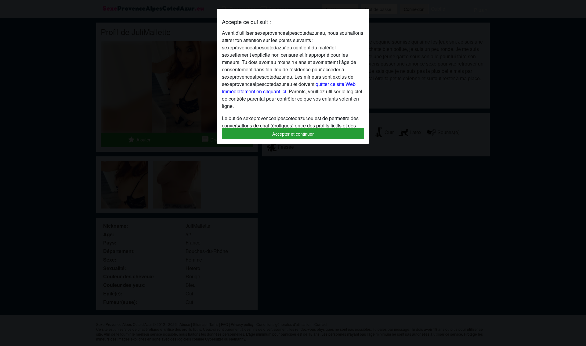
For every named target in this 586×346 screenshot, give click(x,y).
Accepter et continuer (293, 133)
